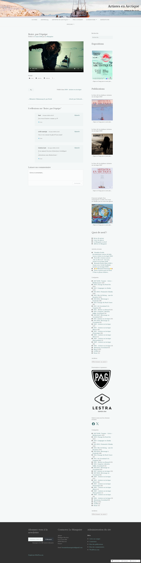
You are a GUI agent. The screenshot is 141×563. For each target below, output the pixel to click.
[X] (97, 424)
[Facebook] (93, 424)
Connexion (92, 541)
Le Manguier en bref (100, 242)
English (70, 24)
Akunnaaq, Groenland (101, 347)
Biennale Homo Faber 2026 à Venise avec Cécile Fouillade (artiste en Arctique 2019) (102, 265)
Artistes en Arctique (123, 6)
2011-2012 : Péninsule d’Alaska (103, 291)
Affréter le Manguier (100, 244)
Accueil (34, 19)
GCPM (96, 351)
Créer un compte (94, 539)
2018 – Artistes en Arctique (102, 324)
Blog (95, 349)
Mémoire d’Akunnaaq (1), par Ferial (41, 99)
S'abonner (48, 539)
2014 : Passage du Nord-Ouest (103, 302)
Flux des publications (96, 544)
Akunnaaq (44, 19)
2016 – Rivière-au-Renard (102, 309)
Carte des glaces (99, 240)
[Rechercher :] (102, 37)
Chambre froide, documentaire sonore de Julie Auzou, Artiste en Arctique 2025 (103, 254)
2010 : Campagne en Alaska (102, 288)
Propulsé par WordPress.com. (36, 555)
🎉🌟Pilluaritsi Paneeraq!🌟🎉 (103, 268)
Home (95, 353)
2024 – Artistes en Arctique (102, 345)
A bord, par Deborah (75, 99)
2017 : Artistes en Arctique (102, 318)
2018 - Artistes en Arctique (73, 89)
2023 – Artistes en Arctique (102, 342)
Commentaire (77, 183)
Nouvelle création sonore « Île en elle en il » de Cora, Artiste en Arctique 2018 (101, 259)
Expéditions (104, 19)
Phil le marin (78, 19)
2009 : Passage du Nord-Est (102, 284)
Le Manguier (90, 19)
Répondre (77, 115)
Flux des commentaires (96, 547)
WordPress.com (94, 549)
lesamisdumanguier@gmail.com (72, 547)
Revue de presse (99, 238)
